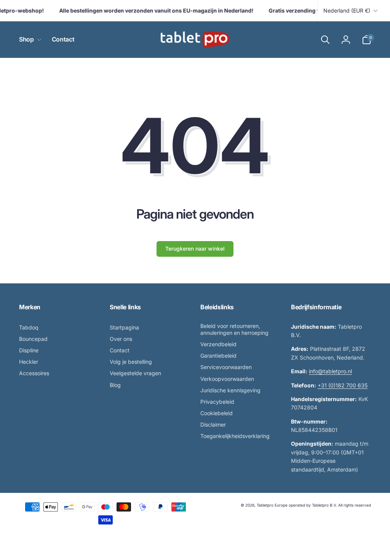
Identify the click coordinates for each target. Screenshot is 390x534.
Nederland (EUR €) (346, 10)
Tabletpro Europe (272, 505)
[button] (28, 39)
